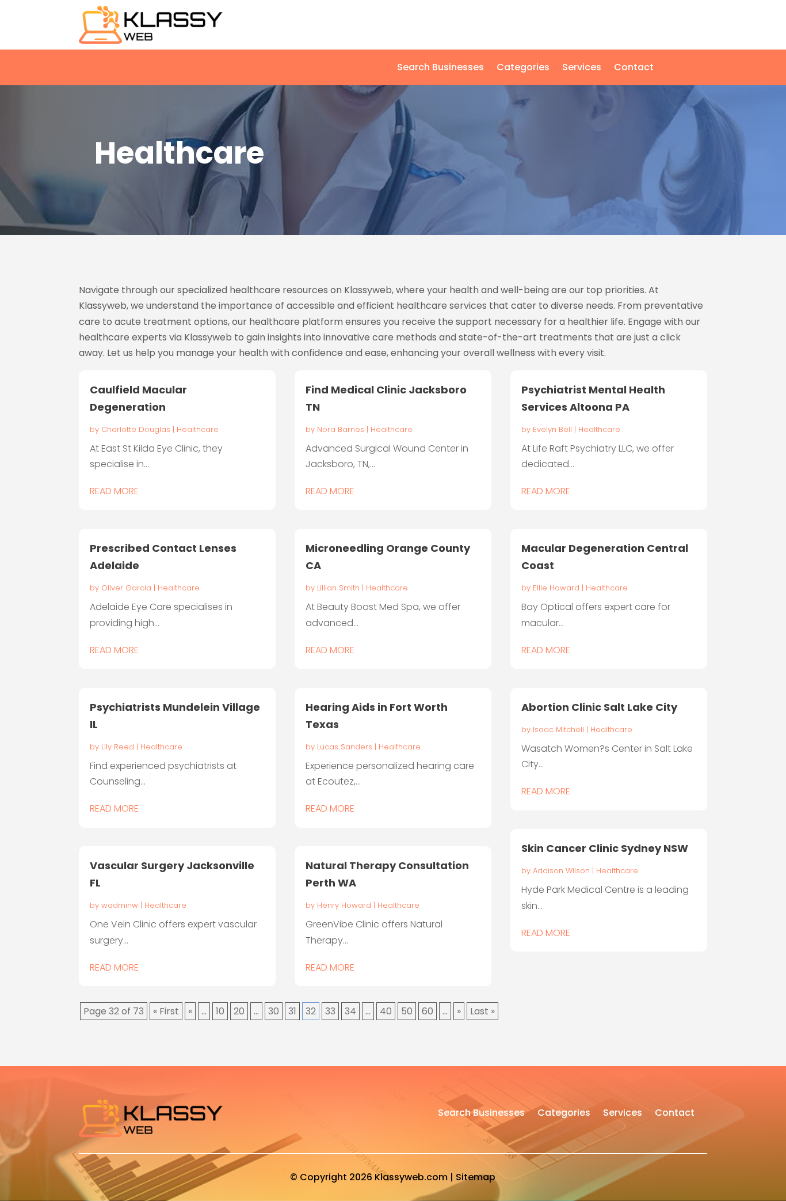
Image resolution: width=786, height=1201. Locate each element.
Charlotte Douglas (135, 429)
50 (407, 1011)
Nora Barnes (340, 429)
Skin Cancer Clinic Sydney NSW (604, 848)
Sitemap (475, 1177)
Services (581, 68)
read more (114, 491)
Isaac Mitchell (558, 729)
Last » (482, 1011)
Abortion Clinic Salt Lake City (599, 707)
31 (292, 1011)
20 (239, 1011)
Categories (523, 68)
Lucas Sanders (344, 746)
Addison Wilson (561, 870)
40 (386, 1011)
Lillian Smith (338, 587)
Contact (634, 68)
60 (427, 1011)
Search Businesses (440, 68)
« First (166, 1011)
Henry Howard (344, 905)
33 (330, 1011)
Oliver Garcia (126, 587)
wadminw (119, 905)
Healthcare (198, 429)
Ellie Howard (556, 587)
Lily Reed (117, 746)
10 (220, 1011)
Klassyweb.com (411, 1177)
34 (350, 1011)
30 (273, 1011)
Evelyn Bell (552, 429)
